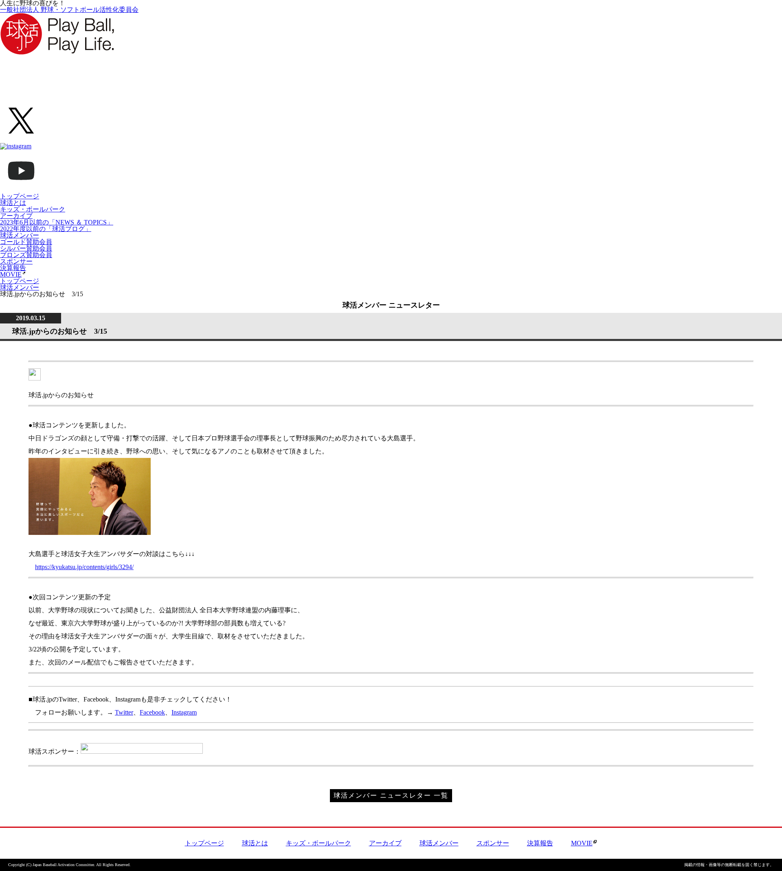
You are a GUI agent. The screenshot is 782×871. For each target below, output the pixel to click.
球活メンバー (19, 235)
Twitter (124, 712)
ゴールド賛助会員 (26, 241)
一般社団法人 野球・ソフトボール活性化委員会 (69, 9)
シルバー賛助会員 (26, 248)
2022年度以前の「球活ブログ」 (45, 228)
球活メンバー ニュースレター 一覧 (391, 795)
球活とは (13, 202)
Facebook (152, 712)
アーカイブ (16, 215)
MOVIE (11, 274)
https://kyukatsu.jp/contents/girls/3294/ (84, 566)
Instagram (184, 712)
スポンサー (16, 261)
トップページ (19, 196)
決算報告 (13, 267)
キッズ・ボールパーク (32, 209)
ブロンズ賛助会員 (26, 254)
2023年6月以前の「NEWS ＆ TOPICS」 (56, 222)
